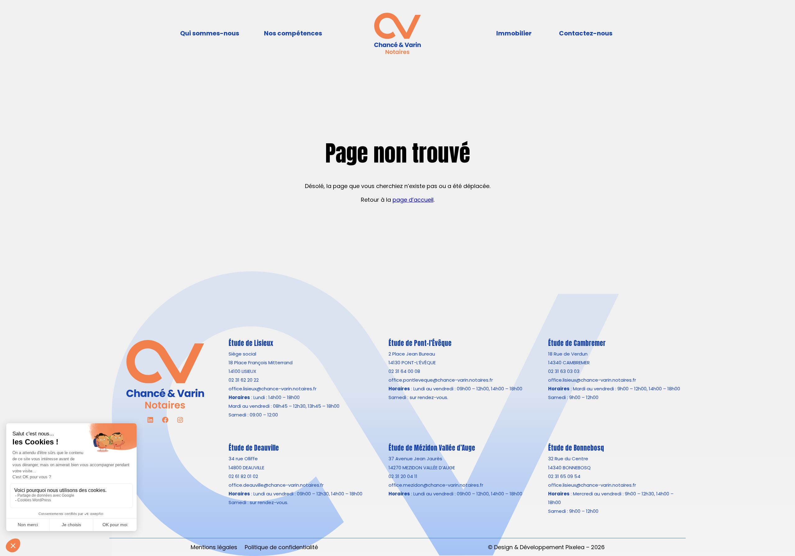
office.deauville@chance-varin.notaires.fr (276, 485)
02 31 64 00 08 (404, 371)
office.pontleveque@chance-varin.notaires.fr (440, 380)
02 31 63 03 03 (563, 371)
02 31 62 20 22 (244, 380)
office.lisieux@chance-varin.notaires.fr (272, 388)
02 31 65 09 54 (564, 476)
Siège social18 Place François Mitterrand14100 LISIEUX (261, 362)
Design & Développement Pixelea (539, 547)
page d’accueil (413, 200)
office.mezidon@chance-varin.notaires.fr (435, 485)
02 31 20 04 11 (402, 476)
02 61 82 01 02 (243, 476)
